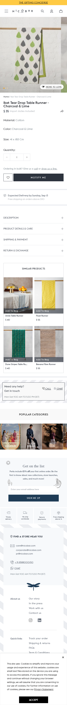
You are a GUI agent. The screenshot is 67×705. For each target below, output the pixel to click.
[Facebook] (39, 620)
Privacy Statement (43, 689)
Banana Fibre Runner (46, 364)
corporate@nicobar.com (28, 550)
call (36, 168)
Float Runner (42, 315)
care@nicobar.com (25, 545)
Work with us (36, 608)
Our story (34, 598)
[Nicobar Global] (23, 11)
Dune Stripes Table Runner (16, 364)
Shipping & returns (39, 643)
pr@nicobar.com (24, 553)
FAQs (32, 647)
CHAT (17, 568)
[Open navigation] (6, 11)
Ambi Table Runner (14, 315)
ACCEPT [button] (33, 699)
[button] (51, 12)
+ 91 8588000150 (24, 562)
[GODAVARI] (10, 425)
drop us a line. (49, 168)
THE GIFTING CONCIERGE (33, 2)
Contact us (35, 613)
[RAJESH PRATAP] (31, 425)
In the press (35, 603)
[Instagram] (30, 620)
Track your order (38, 638)
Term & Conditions (39, 652)
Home (6, 97)
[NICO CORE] (52, 425)
